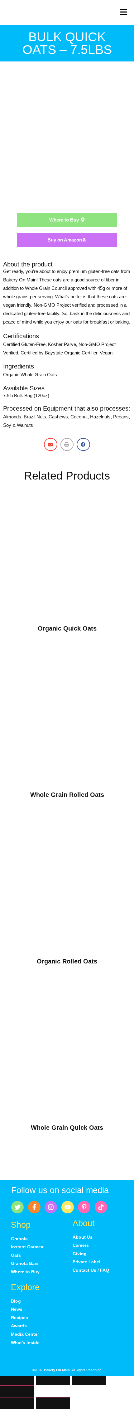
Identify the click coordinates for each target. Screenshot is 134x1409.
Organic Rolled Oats (67, 961)
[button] (50, 444)
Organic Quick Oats (67, 628)
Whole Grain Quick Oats (67, 1127)
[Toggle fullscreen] (53, 1379)
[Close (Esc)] (17, 1391)
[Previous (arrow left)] (17, 1403)
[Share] (89, 1379)
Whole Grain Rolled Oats (67, 794)
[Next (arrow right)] (53, 1403)
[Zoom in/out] (17, 1379)
